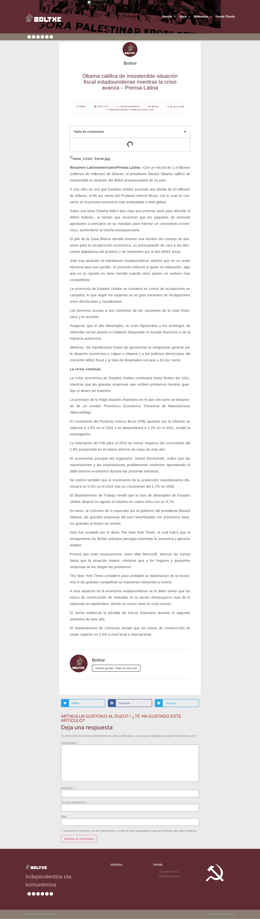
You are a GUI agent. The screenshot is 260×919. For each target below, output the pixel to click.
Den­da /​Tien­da (225, 16)
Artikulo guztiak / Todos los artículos (116, 668)
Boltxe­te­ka (201, 16)
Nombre (67, 787)
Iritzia (183, 16)
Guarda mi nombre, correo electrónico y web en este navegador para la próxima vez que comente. (130, 830)
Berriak (167, 16)
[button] (185, 131)
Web (64, 816)
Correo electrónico (75, 802)
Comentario (70, 742)
